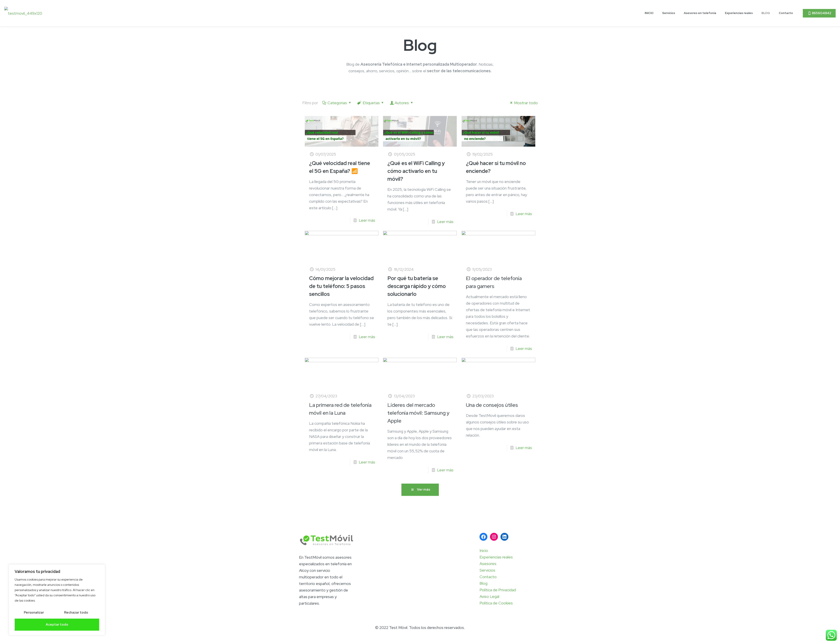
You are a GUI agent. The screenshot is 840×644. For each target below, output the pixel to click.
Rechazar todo (76, 612)
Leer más (367, 220)
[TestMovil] (23, 13)
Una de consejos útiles (492, 405)
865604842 (821, 13)
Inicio (484, 550)
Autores (402, 102)
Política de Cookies (496, 602)
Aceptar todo (57, 624)
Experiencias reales (496, 557)
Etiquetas (371, 102)
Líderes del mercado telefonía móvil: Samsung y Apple (418, 413)
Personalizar (34, 612)
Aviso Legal (489, 596)
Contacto (488, 576)
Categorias (337, 102)
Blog (483, 583)
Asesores (488, 563)
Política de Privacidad (498, 589)
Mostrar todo (526, 102)
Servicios (487, 570)
